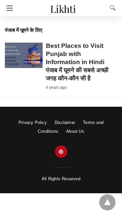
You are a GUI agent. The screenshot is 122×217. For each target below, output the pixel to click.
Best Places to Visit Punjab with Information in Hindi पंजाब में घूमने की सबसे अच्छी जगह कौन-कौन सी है (77, 62)
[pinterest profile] (61, 151)
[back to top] (107, 202)
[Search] (111, 8)
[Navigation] (8, 8)
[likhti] (62, 6)
